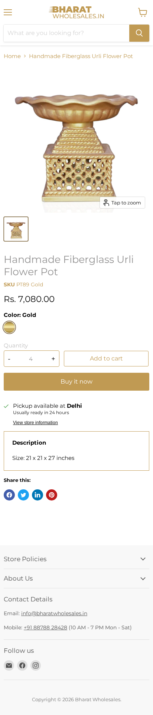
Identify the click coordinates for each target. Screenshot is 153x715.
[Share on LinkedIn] (37, 494)
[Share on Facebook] (9, 494)
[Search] (139, 33)
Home (12, 56)
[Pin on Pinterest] (51, 494)
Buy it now (76, 381)
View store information (35, 422)
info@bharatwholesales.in (54, 613)
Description (29, 442)
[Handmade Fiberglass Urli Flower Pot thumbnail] (16, 229)
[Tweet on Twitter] (23, 494)
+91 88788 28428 (45, 627)
